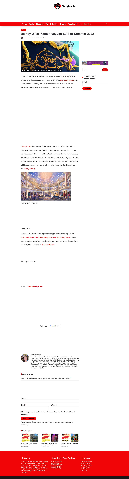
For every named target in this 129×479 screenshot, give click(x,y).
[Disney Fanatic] (64, 6)
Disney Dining (56, 468)
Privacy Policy (85, 467)
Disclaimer (84, 469)
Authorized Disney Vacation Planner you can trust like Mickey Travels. (46, 237)
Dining (63, 24)
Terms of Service (86, 465)
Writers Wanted (86, 463)
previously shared (67, 80)
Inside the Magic (56, 465)
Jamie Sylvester (27, 37)
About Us (84, 470)
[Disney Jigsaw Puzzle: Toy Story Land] (70, 437)
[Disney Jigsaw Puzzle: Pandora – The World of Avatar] (30, 437)
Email (23, 405)
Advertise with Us (86, 461)
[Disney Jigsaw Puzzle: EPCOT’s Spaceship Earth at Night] (50, 437)
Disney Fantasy (29, 169)
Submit (87, 88)
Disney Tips (55, 463)
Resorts (39, 24)
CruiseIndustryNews (35, 286)
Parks (31, 24)
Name (23, 398)
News (24, 24)
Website (54, 405)
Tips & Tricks (51, 24)
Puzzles (71, 24)
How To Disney (56, 461)
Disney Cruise (26, 146)
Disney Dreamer (56, 466)
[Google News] (55, 326)
